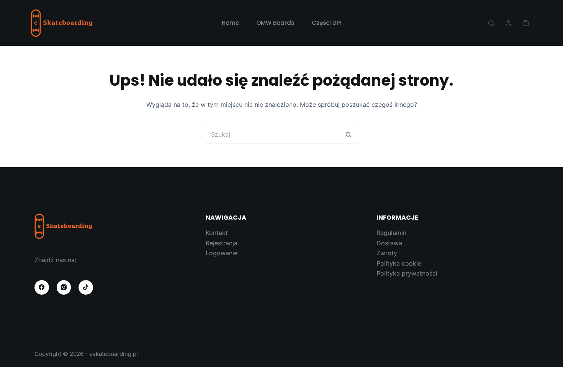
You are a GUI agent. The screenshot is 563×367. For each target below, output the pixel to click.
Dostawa (389, 243)
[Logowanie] (508, 23)
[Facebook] (41, 287)
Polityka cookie (398, 263)
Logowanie (221, 253)
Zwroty (386, 253)
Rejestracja (221, 243)
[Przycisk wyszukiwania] (348, 134)
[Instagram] (64, 287)
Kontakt (217, 233)
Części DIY (327, 23)
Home (230, 23)
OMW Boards (275, 23)
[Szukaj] (491, 23)
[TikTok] (86, 287)
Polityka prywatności (406, 273)
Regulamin (391, 233)
